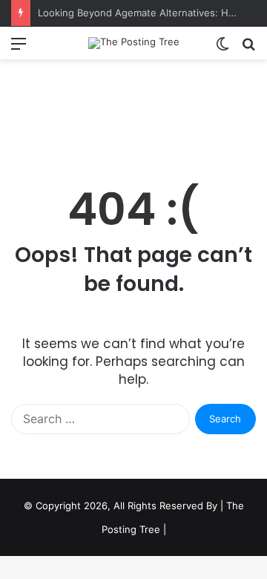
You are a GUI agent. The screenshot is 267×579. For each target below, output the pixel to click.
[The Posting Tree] (133, 43)
